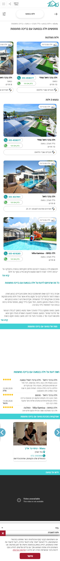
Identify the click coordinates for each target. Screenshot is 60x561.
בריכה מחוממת (17, 23)
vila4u (55, 23)
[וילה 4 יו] (53, 4)
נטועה (27, 23)
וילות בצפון (46, 23)
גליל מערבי (36, 23)
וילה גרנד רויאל (50, 380)
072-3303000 (37, 455)
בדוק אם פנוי (28, 83)
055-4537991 (15, 196)
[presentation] (57, 432)
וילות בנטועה (30, 14)
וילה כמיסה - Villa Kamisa (45, 407)
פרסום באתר (16, 4)
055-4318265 (15, 253)
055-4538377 (28, 78)
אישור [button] (30, 556)
